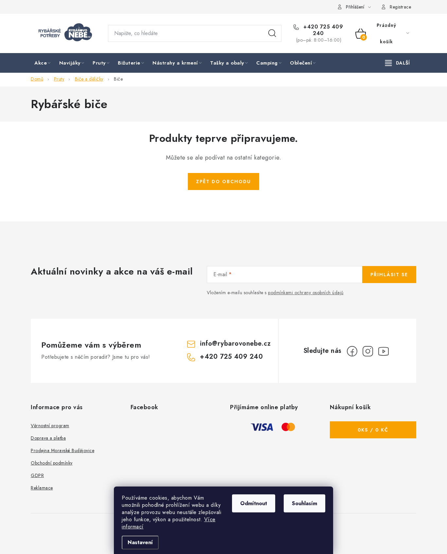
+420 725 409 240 (322, 30)
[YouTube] (383, 351)
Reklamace (42, 488)
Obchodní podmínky (52, 463)
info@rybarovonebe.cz (235, 343)
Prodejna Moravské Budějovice (62, 450)
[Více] (397, 63)
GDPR (37, 475)
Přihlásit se (389, 274)
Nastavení (140, 542)
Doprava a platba (48, 438)
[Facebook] (352, 351)
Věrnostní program (50, 425)
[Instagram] (368, 351)
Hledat (272, 33)
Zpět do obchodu (223, 181)
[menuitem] (43, 63)
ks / (373, 430)
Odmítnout (253, 503)
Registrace (400, 7)
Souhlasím (304, 503)
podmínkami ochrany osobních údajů (306, 292)
